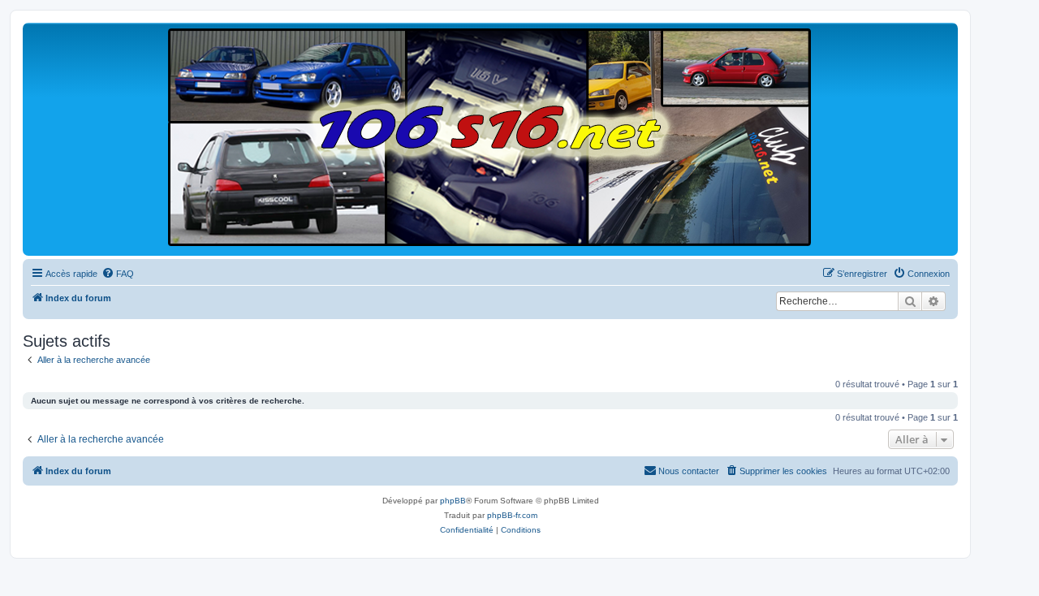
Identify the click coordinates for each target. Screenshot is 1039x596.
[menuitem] (117, 273)
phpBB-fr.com (512, 515)
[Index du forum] (490, 138)
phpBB (453, 500)
